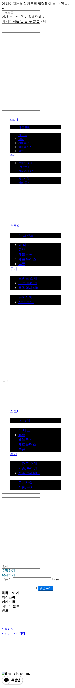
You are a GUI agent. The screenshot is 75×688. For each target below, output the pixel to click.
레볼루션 (23, 143)
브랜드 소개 (25, 163)
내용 (55, 579)
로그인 (14, 16)
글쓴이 (7, 579)
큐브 (21, 139)
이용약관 (7, 629)
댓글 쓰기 (46, 588)
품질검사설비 (26, 170)
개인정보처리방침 (13, 633)
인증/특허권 (25, 167)
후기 (12, 155)
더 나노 (22, 135)
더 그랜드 (24, 127)
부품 (21, 151)
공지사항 (23, 178)
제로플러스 (25, 147)
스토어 (14, 119)
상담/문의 (24, 182)
